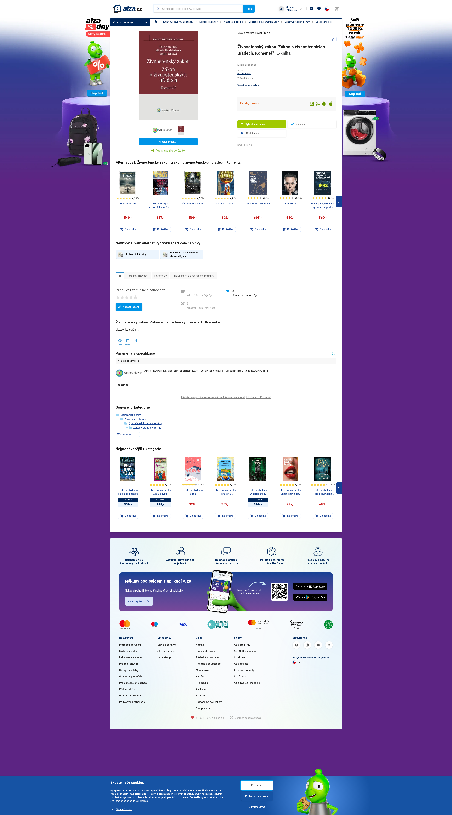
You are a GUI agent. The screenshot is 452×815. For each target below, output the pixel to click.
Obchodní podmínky (130, 676)
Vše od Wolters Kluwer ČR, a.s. (254, 32)
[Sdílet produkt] (334, 39)
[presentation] (120, 275)
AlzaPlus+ (240, 657)
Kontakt (200, 644)
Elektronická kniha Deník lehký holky (290, 492)
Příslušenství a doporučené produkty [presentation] (193, 275)
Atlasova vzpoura (225, 203)
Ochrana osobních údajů (248, 717)
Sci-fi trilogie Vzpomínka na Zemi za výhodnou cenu (160, 205)
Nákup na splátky (128, 670)
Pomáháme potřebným (209, 702)
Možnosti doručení (130, 644)
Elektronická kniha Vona (192, 492)
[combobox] (198, 9)
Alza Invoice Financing (247, 682)
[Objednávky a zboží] (311, 9)
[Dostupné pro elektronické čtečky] (311, 104)
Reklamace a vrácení (131, 657)
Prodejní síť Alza (128, 663)
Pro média (202, 682)
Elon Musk (290, 203)
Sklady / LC (202, 695)
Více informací (124, 809)
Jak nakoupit (164, 657)
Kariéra (200, 676)
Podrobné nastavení (257, 796)
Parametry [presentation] (160, 275)
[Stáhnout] (120, 340)
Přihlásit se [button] (291, 10)
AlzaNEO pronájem (245, 651)
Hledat (248, 8)
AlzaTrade (240, 676)
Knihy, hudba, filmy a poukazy (178, 22)
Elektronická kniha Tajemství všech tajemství (322, 492)
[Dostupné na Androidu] (324, 104)
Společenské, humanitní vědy (264, 22)
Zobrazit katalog (123, 22)
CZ (299, 662)
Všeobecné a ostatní (326, 22)
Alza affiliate (241, 663)
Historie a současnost (208, 663)
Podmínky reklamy (130, 695)
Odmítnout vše (257, 806)
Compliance (203, 708)
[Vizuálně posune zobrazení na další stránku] (339, 201)
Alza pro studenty (244, 670)
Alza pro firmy (242, 644)
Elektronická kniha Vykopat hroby (257, 492)
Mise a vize (202, 670)
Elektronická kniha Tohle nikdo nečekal (128, 492)
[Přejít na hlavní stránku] (127, 8)
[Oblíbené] (319, 9)
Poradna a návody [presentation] (137, 275)
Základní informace (207, 657)
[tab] (120, 275)
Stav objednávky (166, 644)
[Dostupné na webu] (318, 104)
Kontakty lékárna (205, 651)
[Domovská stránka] (155, 22)
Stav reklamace (166, 651)
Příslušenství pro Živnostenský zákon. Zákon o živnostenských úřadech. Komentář (226, 397)
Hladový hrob (128, 203)
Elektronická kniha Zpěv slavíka (160, 492)
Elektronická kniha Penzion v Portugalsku (225, 492)
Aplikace (201, 689)
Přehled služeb (127, 689)
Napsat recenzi (131, 306)
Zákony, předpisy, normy (297, 22)
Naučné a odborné (233, 22)
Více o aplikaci (136, 601)
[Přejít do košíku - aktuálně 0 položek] (337, 9)
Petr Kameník (244, 73)
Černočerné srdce (192, 203)
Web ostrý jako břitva (258, 203)
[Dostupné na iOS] (331, 104)
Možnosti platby (128, 651)
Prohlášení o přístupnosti (133, 682)
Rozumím (257, 785)
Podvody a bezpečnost (132, 702)
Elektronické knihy (208, 22)
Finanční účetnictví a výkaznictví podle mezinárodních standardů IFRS (322, 205)
